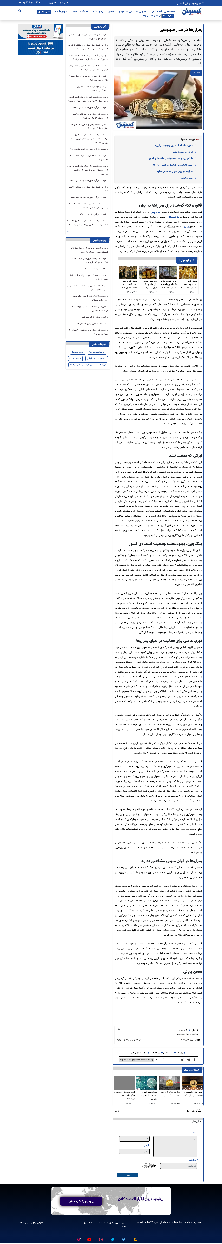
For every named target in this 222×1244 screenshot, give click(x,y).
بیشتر (68, 232)
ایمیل (146, 1145)
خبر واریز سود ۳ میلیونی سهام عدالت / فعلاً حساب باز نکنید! (89, 277)
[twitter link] (123, 1238)
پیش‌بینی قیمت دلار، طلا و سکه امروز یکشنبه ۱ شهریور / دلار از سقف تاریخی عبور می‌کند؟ (149, 284)
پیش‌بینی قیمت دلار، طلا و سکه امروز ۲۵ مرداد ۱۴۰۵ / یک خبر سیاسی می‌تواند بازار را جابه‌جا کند (87, 222)
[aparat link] (78, 1238)
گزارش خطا (192, 1111)
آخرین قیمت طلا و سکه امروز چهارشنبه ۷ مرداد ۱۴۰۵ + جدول (90, 308)
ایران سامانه (23, 1222)
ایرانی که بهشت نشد (183, 152)
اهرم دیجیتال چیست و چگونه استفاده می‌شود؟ (124, 1095)
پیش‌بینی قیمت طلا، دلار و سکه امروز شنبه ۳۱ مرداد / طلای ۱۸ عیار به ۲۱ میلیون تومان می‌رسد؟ (87, 99)
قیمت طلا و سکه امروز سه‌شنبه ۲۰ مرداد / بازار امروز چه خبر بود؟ (87, 332)
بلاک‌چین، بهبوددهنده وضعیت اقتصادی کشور (171, 158)
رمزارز (187, 227)
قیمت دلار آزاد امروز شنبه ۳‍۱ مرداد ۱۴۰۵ (89, 107)
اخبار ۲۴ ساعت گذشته (147, 1222)
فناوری (111, 11)
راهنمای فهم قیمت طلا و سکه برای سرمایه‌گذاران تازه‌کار (92, 88)
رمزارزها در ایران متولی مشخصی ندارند (175, 171)
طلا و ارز (142, 11)
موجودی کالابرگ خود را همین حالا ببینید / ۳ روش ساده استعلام (88, 298)
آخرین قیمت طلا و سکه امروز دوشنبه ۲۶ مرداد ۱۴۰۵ (88, 189)
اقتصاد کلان (156, 11)
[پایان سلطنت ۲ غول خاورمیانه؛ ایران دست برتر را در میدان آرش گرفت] (189, 1060)
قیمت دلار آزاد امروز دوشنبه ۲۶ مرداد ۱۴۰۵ (88, 197)
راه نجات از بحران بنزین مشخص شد (91, 323)
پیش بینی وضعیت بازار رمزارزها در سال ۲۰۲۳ (192, 1094)
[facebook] (196, 1060)
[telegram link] (112, 1238)
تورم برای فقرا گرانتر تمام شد (94, 317)
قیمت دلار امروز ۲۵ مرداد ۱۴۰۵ (93, 214)
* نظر (194, 1133)
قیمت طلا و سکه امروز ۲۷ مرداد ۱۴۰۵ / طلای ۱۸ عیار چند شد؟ (88, 157)
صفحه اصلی (169, 11)
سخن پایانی (187, 178)
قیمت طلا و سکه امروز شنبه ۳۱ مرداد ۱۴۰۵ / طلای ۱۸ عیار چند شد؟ (128, 284)
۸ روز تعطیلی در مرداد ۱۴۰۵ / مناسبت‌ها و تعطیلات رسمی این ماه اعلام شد (89, 250)
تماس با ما (177, 1222)
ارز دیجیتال (173, 217)
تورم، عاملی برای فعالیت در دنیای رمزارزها (173, 165)
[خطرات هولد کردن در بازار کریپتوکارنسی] (169, 1083)
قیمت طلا (167, 15)
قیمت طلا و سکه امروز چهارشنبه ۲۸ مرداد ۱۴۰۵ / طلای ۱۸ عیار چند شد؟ (90, 116)
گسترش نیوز (89, 1223)
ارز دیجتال (155, 1053)
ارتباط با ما (156, 15)
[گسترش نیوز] (191, 12)
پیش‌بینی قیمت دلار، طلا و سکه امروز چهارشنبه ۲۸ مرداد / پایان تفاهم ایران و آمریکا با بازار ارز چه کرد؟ (88, 138)
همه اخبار (165, 1222)
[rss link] (134, 1238)
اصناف (85, 11)
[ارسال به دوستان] (124, 1029)
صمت (74, 11)
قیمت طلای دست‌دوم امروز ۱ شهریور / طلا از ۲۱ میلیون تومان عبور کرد (189, 284)
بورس (131, 11)
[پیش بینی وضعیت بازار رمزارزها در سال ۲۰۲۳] (192, 1083)
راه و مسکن (98, 11)
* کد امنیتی (193, 1160)
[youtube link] (89, 1238)
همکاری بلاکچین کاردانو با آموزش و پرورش (149, 1095)
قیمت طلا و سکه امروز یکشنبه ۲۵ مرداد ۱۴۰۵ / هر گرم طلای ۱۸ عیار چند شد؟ (88, 206)
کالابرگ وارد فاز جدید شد (95, 269)
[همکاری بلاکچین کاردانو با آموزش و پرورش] (146, 1083)
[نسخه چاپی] (119, 1029)
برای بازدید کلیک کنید (81, 1201)
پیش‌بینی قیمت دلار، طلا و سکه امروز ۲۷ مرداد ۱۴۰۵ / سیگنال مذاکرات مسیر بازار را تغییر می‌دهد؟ (87, 170)
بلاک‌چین (155, 212)
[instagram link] (100, 1238)
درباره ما (145, 15)
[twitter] (183, 1060)
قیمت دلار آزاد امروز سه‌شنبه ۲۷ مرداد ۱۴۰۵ (87, 180)
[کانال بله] (40, 47)
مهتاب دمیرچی (139, 1053)
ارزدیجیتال (42, 11)
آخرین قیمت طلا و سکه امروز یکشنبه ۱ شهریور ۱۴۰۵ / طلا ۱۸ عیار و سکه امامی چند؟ (168, 284)
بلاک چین (168, 1053)
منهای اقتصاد (61, 11)
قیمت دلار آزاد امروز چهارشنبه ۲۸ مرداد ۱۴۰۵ (87, 149)
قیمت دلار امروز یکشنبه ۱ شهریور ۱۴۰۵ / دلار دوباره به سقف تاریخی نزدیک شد (88, 67)
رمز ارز (179, 1053)
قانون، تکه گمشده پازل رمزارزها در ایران (174, 145)
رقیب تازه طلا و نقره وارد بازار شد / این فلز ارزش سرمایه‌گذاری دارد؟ (89, 126)
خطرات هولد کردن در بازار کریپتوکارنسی (170, 1094)
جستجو (197, 1222)
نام (147, 1133)
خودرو (121, 11)
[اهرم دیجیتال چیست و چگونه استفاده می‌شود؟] (124, 1083)
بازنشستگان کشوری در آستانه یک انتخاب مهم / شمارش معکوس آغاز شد (87, 287)
